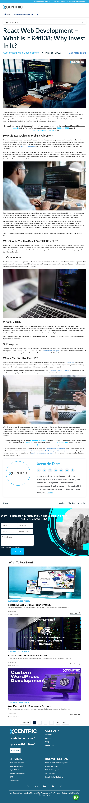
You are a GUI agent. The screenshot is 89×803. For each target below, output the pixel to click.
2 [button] (39, 723)
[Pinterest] (73, 470)
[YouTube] (67, 470)
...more (50, 492)
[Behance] (61, 470)
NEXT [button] (65, 723)
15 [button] (51, 723)
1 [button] (34, 723)
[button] (84, 7)
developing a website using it (55, 448)
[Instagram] (50, 470)
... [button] (45, 723)
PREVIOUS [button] (25, 723)
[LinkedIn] (56, 470)
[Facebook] (39, 470)
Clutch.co (34, 2)
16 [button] (58, 723)
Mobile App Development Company (60, 2)
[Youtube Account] (52, 786)
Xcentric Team (77, 52)
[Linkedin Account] (44, 786)
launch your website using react (42, 453)
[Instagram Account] (60, 786)
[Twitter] (44, 470)
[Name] (76, 798)
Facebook (71, 362)
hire (29, 451)
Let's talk (17, 551)
